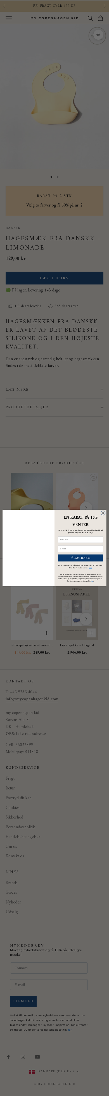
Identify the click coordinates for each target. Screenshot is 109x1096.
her (90, 567)
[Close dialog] (103, 513)
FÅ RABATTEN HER (81, 558)
